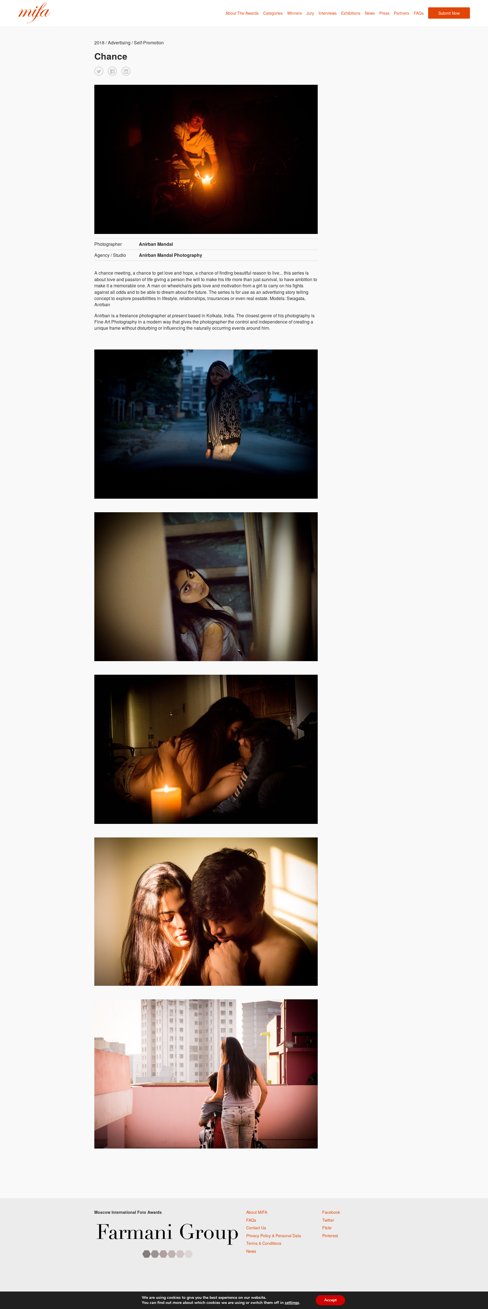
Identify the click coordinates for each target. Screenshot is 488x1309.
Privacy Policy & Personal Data (273, 1235)
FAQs (419, 13)
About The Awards (242, 13)
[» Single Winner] (34, 12)
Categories (273, 13)
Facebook (331, 1212)
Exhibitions (350, 13)
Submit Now (449, 13)
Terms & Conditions (263, 1243)
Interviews (328, 13)
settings (292, 1302)
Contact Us (256, 1227)
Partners (401, 13)
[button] (98, 71)
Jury (310, 13)
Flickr (327, 1227)
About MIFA (256, 1212)
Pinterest (330, 1235)
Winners (294, 13)
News (370, 13)
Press (384, 13)
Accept (330, 1300)
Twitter (328, 1220)
